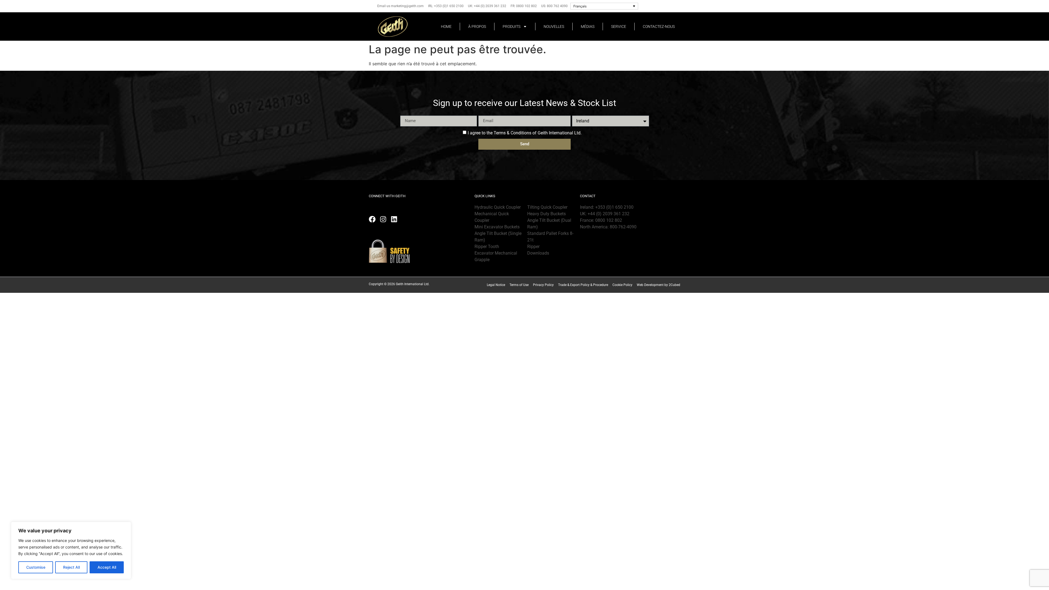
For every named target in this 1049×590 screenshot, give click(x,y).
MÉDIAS (587, 26)
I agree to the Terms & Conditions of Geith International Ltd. (525, 132)
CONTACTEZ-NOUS (659, 26)
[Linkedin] (394, 219)
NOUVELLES (554, 26)
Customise (35, 567)
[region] (71, 550)
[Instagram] (383, 219)
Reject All (71, 567)
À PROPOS (477, 26)
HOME (446, 26)
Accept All (107, 567)
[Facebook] (372, 219)
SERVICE (618, 26)
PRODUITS (511, 26)
